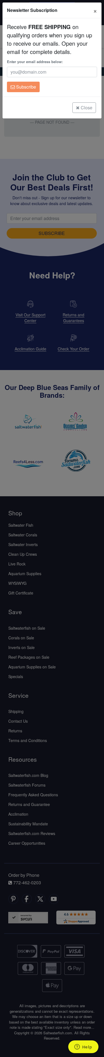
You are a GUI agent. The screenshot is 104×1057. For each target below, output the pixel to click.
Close (86, 107)
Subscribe (25, 87)
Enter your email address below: (35, 61)
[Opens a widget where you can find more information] (83, 1047)
